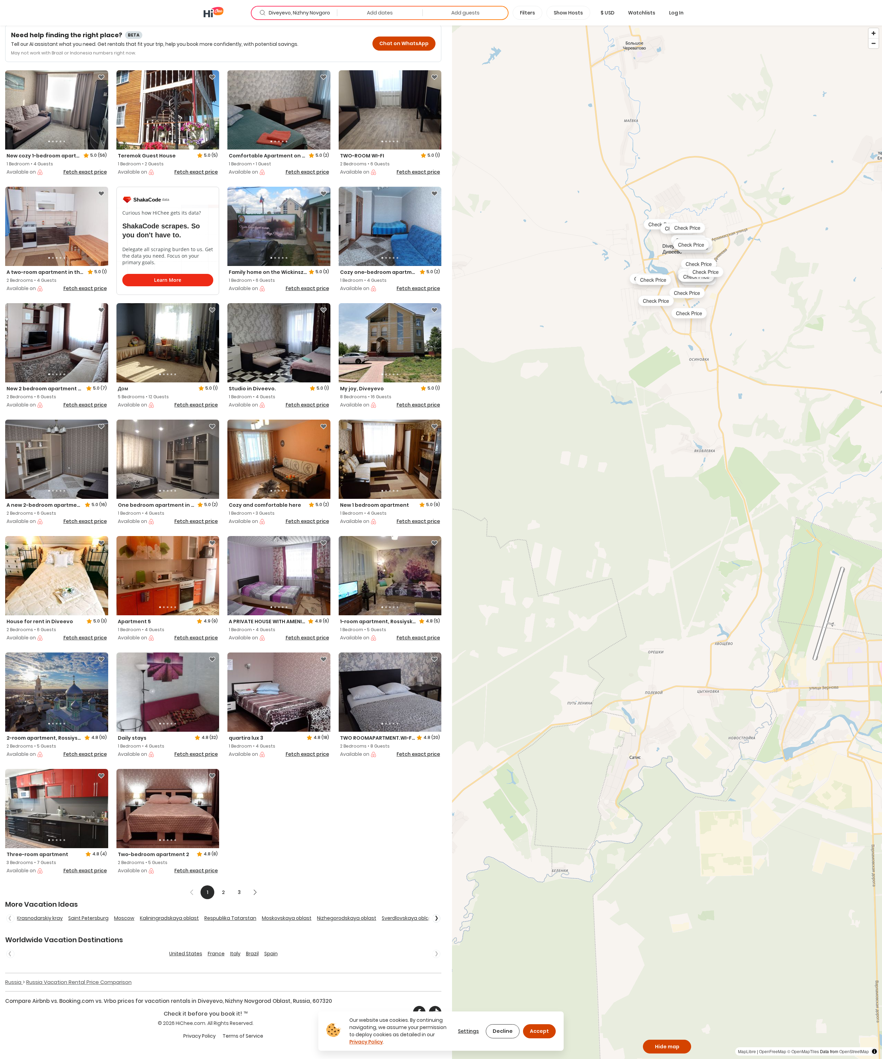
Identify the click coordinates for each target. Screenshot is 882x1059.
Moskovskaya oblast (286, 918)
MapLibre (747, 1051)
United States (185, 953)
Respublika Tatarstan (230, 918)
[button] (607, 12)
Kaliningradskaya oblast (169, 918)
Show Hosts (568, 12)
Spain (271, 953)
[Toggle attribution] (874, 1051)
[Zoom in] (874, 33)
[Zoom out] (874, 43)
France (216, 953)
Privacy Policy (199, 1035)
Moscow (124, 918)
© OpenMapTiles (803, 1051)
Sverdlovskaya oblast (408, 918)
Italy (235, 953)
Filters (527, 12)
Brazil (252, 953)
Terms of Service (243, 1035)
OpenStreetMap (854, 1051)
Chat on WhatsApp (404, 43)
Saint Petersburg (88, 918)
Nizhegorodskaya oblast (346, 918)
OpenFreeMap (772, 1051)
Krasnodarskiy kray (40, 918)
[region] (667, 542)
